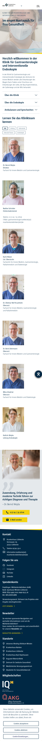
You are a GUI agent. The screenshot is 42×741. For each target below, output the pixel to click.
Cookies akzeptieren (21, 724)
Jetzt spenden (7, 606)
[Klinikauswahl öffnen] (21, 6)
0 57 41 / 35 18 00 (17, 512)
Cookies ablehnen (21, 730)
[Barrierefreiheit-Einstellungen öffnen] (38, 374)
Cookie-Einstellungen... (21, 736)
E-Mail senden (16, 520)
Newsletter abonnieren (11, 633)
